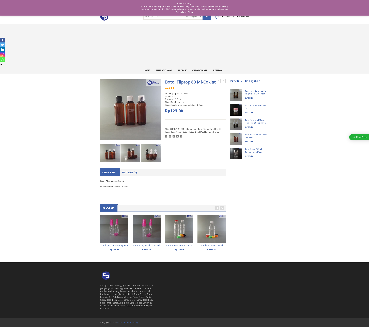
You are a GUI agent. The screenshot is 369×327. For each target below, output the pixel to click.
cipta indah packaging (127, 322)
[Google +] (177, 136)
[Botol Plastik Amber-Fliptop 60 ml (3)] (130, 154)
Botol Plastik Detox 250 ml (223, 81)
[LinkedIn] (181, 136)
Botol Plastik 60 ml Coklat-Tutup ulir (218, 81)
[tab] (110, 172)
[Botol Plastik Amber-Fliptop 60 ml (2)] (151, 154)
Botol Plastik (215, 129)
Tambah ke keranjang (114, 249)
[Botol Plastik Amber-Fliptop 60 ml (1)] (110, 154)
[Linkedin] (2, 49)
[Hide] (1, 64)
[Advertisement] (184, 45)
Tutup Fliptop (213, 132)
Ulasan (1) (129, 172)
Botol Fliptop (203, 129)
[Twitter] (170, 136)
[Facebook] (166, 136)
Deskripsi (109, 172)
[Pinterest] (174, 136)
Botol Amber (176, 132)
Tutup (190, 12)
